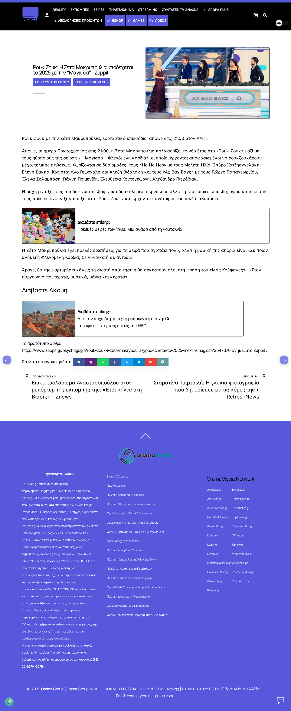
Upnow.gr (237, 544)
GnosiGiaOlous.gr (217, 517)
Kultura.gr (213, 535)
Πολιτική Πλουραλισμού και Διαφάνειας (131, 504)
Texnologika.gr (240, 498)
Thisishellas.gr (240, 508)
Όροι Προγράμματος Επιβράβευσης (128, 605)
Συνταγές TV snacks (180, 10)
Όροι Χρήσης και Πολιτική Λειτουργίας (130, 513)
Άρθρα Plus (218, 10)
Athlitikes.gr (214, 498)
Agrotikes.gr (214, 489)
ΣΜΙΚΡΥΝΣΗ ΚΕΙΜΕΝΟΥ (91, 82)
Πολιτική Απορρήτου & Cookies (125, 494)
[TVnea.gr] (30, 19)
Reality (59, 10)
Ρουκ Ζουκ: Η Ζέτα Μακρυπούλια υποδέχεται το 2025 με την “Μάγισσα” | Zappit (83, 70)
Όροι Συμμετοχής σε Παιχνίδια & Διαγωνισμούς (135, 531)
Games (138, 21)
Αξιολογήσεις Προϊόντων (79, 21)
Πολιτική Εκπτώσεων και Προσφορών (130, 578)
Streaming (147, 10)
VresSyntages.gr (242, 553)
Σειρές (99, 10)
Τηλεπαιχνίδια (121, 10)
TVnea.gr (237, 535)
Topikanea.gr (240, 517)
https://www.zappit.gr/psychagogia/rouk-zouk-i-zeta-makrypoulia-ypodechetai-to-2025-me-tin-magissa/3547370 (126, 350)
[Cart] (256, 15)
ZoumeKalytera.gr (243, 572)
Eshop (117, 21)
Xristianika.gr (240, 563)
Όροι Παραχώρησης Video (123, 541)
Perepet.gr (213, 590)
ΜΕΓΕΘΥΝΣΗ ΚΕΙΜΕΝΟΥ (52, 82)
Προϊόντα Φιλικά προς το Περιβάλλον (129, 568)
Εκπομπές (80, 10)
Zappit (259, 350)
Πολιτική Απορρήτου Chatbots (125, 550)
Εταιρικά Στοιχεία (117, 476)
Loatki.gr (212, 544)
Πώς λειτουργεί (116, 485)
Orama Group (52, 689)
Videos (160, 21)
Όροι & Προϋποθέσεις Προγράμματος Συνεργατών (137, 614)
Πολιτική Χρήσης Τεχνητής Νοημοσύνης (131, 559)
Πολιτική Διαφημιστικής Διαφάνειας (128, 596)
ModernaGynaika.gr (219, 563)
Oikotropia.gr (214, 581)
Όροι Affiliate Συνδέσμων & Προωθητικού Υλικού (136, 587)
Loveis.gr (212, 553)
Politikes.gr (238, 489)
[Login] (47, 15)
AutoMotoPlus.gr (217, 508)
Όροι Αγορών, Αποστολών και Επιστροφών (132, 522)
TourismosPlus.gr (242, 526)
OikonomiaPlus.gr (217, 572)
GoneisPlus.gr (215, 526)
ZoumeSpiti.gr (240, 581)
